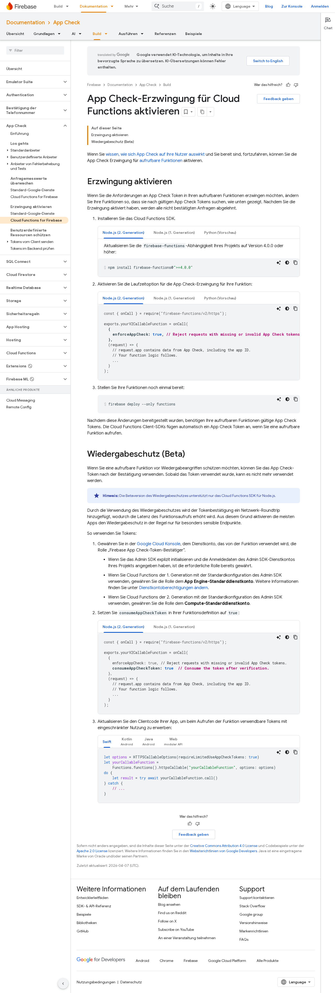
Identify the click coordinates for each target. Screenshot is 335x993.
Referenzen (165, 33)
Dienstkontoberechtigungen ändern (173, 587)
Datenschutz (131, 982)
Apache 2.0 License (92, 851)
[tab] (123, 232)
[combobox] (178, 6)
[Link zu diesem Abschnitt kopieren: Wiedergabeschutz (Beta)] (190, 454)
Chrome (166, 960)
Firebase (94, 85)
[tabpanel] (199, 260)
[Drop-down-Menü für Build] (69, 6)
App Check (66, 22)
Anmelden (320, 6)
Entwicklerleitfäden (92, 897)
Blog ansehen (169, 904)
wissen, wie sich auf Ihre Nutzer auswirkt (155, 154)
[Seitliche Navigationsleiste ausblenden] (63, 983)
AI (73, 33)
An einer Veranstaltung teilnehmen (187, 938)
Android (142, 960)
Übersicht (15, 33)
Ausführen (128, 33)
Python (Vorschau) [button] (220, 232)
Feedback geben (278, 98)
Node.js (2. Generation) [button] (123, 232)
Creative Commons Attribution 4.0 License (224, 846)
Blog (269, 6)
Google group (251, 914)
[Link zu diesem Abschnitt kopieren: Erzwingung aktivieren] (177, 182)
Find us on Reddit (172, 912)
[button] (31, 81)
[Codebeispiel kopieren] (295, 262)
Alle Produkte (267, 960)
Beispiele (193, 33)
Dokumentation (93, 6)
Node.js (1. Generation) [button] (174, 232)
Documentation (25, 22)
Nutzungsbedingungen (96, 982)
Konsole (158, 544)
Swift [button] (107, 741)
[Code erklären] (279, 262)
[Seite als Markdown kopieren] (202, 111)
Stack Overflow (252, 906)
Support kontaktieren (256, 897)
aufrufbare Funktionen (160, 160)
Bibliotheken (87, 922)
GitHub (82, 931)
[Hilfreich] (288, 85)
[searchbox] (35, 50)
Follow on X (167, 921)
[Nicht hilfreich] (296, 85)
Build (58, 6)
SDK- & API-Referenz (94, 906)
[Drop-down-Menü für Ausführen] (143, 33)
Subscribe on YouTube (176, 929)
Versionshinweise (253, 922)
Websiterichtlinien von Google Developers (223, 851)
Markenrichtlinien (253, 931)
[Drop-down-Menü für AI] (81, 33)
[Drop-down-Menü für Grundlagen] (60, 33)
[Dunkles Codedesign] (287, 262)
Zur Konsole (292, 6)
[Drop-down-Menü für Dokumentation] (113, 6)
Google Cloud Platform (227, 960)
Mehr (129, 6)
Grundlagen (44, 33)
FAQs (243, 939)
